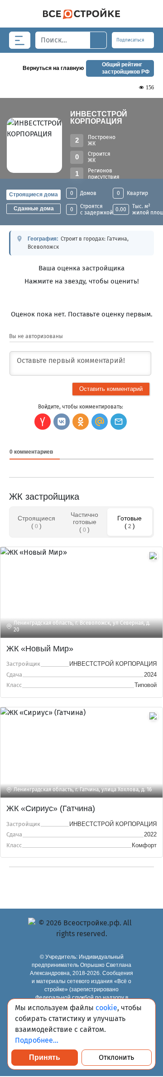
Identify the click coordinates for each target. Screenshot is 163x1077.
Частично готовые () (84, 522)
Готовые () (129, 522)
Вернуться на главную (53, 68)
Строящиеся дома (33, 194)
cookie (106, 1007)
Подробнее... (36, 1040)
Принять (44, 1057)
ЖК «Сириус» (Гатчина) (50, 808)
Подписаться (131, 40)
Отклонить (116, 1057)
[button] (118, 421)
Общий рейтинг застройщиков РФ (125, 68)
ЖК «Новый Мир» (39, 648)
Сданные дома (34, 208)
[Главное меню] (19, 40)
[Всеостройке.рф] (81, 14)
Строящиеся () (36, 522)
